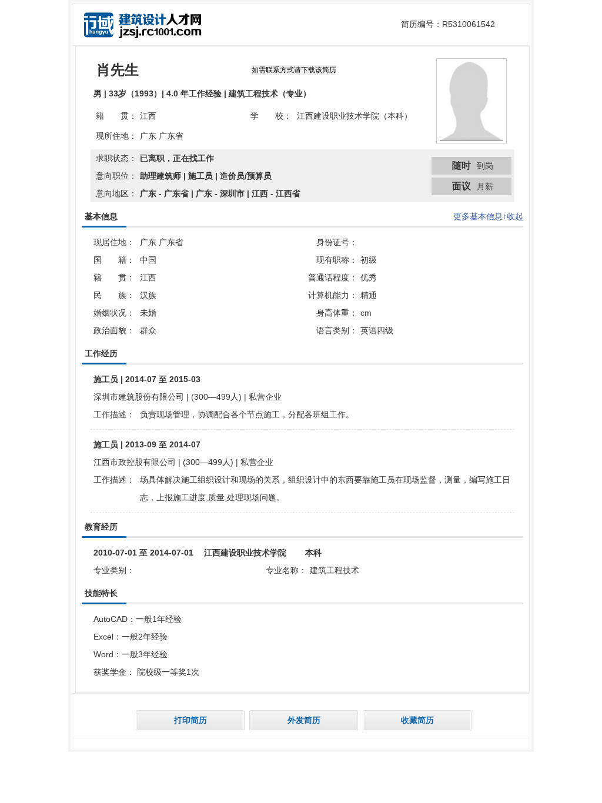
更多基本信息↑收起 (488, 216)
